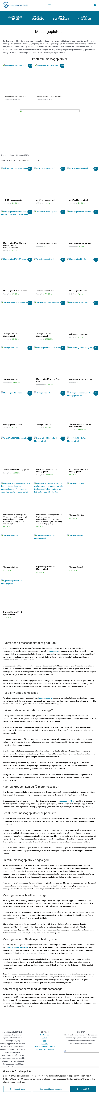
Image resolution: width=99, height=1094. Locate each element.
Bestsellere (44, 1035)
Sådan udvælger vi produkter (44, 1046)
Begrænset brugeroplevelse (51, 1089)
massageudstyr (52, 651)
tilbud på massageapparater (17, 947)
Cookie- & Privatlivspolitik (45, 1049)
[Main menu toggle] (49, 5)
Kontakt (45, 1044)
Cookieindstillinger (17, 1089)
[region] (49, 1080)
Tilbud (44, 1038)
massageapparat (45, 698)
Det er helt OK (83, 1089)
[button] (95, 5)
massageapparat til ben (65, 801)
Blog (44, 1041)
